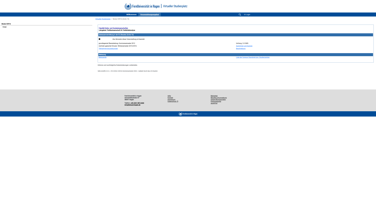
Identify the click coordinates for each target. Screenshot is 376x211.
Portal (4, 27)
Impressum (171, 100)
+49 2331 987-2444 (137, 103)
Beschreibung (240, 49)
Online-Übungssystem (218, 100)
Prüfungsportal (216, 101)
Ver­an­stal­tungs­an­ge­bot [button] (149, 15)
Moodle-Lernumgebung (219, 98)
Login (247, 15)
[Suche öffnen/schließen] (239, 15)
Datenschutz (172, 101)
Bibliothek (214, 96)
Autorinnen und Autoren (244, 46)
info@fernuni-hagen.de (132, 105)
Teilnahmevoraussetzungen (108, 49)
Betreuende (102, 57)
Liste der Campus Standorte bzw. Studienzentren (253, 57)
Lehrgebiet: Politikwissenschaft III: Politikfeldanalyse (117, 30)
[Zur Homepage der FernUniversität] (142, 6)
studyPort (214, 103)
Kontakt (170, 98)
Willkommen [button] (131, 15)
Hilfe (169, 96)
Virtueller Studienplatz (103, 19)
